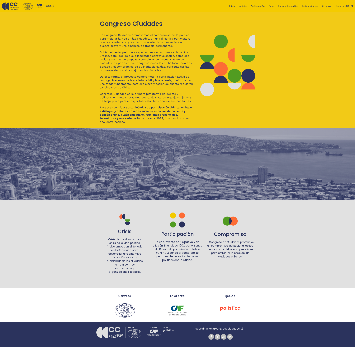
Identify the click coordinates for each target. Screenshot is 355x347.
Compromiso (230, 234)
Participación (177, 234)
